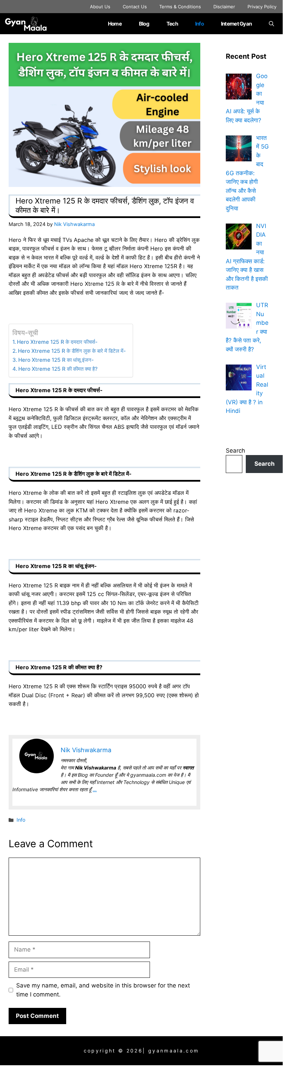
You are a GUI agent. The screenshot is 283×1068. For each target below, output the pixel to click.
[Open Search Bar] (271, 23)
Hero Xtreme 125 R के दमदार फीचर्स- (57, 342)
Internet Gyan (236, 23)
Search (235, 450)
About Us (100, 6)
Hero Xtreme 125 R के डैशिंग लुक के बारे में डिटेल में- (72, 351)
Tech (172, 23)
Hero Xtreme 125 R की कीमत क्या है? (58, 369)
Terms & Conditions (180, 6)
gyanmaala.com (173, 1050)
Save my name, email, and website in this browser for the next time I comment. (103, 990)
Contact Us (135, 6)
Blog (144, 23)
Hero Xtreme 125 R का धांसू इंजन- (56, 360)
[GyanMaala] (30, 23)
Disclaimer (224, 6)
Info (199, 23)
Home (115, 23)
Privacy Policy (261, 6)
